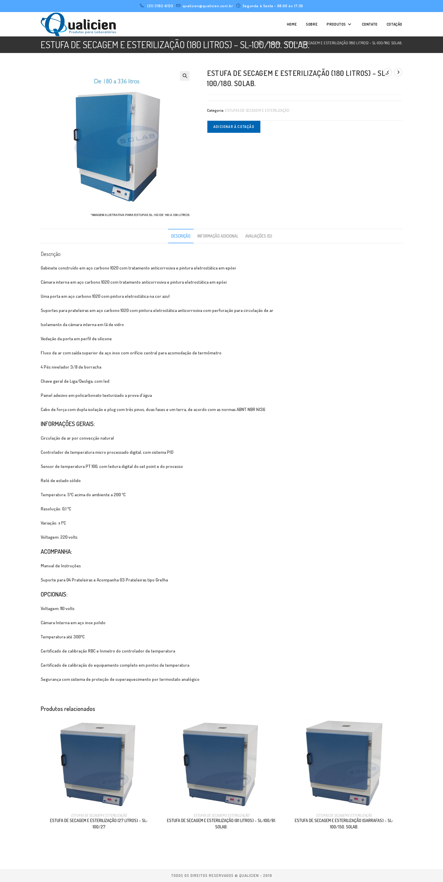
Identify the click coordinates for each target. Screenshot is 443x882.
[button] (185, 76)
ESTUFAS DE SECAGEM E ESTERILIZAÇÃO (257, 110)
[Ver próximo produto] (398, 72)
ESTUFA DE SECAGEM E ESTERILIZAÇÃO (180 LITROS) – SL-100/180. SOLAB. (344, 42)
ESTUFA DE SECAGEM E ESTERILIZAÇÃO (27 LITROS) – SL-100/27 (99, 823)
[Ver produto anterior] (388, 72)
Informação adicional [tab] (217, 235)
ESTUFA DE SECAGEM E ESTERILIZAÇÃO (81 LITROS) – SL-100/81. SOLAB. (221, 823)
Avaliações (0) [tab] (258, 235)
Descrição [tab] (180, 235)
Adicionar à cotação (233, 126)
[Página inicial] (260, 42)
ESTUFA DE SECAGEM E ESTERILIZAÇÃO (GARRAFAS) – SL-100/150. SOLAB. (344, 823)
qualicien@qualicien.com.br (208, 5)
